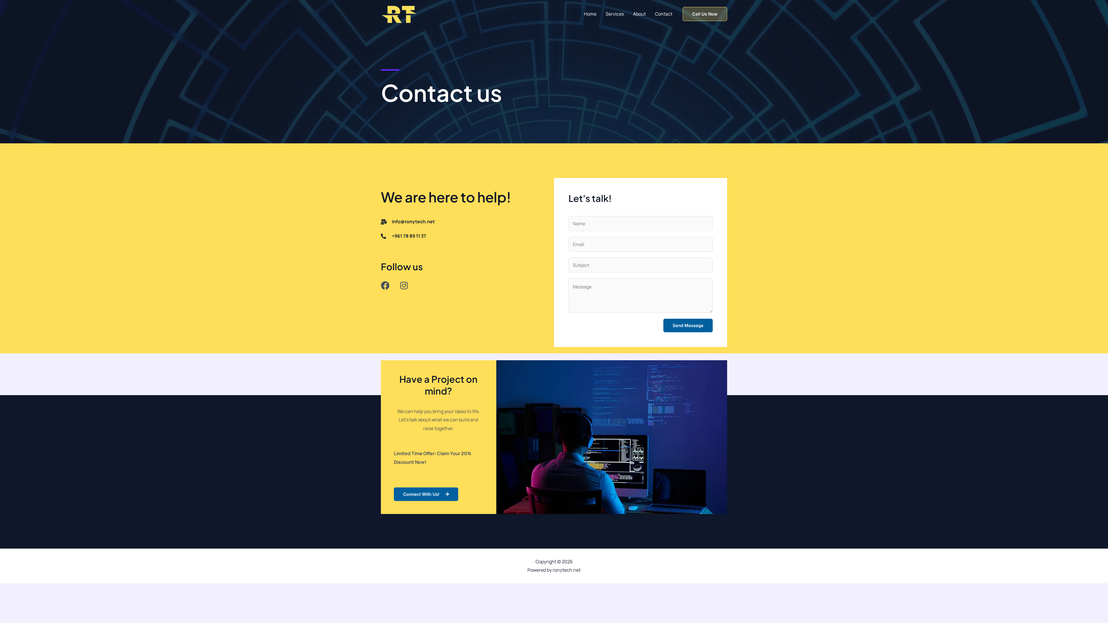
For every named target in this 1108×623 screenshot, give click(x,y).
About (639, 14)
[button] (705, 14)
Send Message (688, 325)
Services (615, 14)
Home (590, 14)
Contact (663, 14)
